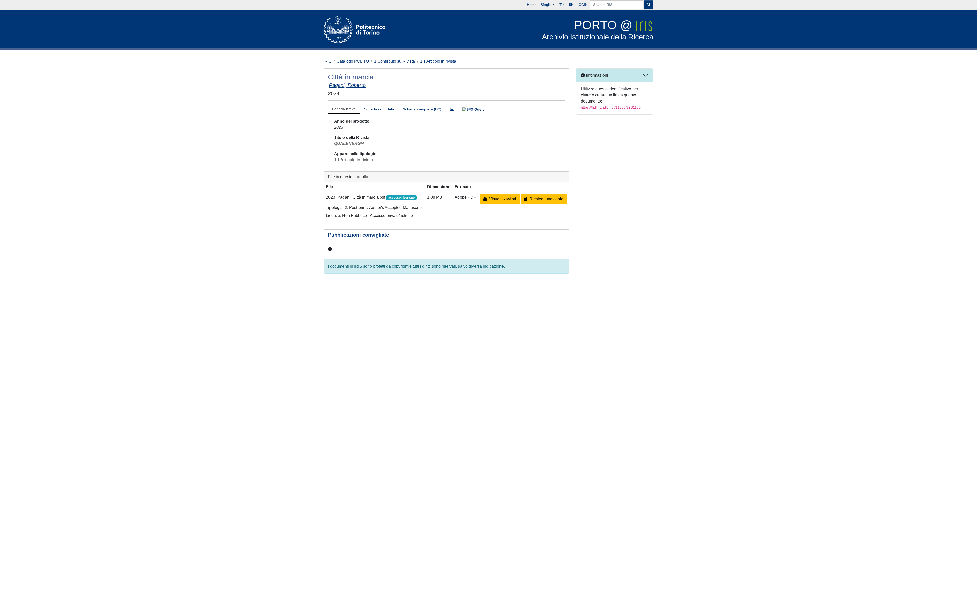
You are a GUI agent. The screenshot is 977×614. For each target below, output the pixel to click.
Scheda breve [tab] (344, 109)
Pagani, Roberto (347, 85)
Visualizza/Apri (501, 199)
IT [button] (560, 5)
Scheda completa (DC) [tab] (422, 109)
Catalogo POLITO (353, 61)
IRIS (328, 61)
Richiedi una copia (545, 199)
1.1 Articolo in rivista (438, 61)
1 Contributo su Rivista (394, 61)
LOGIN (582, 5)
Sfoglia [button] (546, 5)
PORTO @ (597, 29)
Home (532, 5)
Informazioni (596, 75)
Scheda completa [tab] (379, 109)
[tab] (452, 109)
